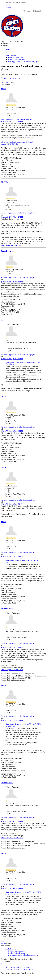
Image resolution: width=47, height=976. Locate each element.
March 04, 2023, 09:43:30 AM (12, 504)
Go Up (3, 943)
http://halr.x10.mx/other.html (11, 245)
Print (2, 80)
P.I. (2, 320)
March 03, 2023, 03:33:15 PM (12, 431)
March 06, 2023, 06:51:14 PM (12, 888)
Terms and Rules (16, 967)
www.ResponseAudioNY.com (12, 670)
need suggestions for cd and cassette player (16, 119)
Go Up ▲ (27, 967)
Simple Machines (26, 969)
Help (7, 967)
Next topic (16, 78)
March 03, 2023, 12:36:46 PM (12, 121)
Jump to (4, 959)
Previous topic (6, 78)
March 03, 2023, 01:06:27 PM (12, 217)
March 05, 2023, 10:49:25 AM (12, 647)
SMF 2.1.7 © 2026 (12, 969)
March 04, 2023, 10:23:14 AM (12, 556)
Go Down (4, 82)
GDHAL (4, 182)
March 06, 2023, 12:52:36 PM (12, 720)
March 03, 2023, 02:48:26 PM (12, 359)
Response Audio (7, 609)
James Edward (7, 251)
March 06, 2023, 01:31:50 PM (12, 821)
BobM (3, 467)
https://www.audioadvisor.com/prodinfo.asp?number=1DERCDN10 (17, 143)
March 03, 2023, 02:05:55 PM (12, 282)
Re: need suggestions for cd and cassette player (18, 213)
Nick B (3, 89)
